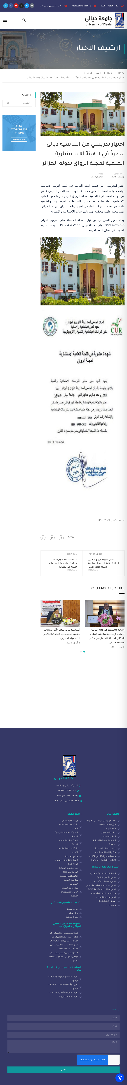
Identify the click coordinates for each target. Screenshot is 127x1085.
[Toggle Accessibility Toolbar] (120, 1078)
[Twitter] (26, 5)
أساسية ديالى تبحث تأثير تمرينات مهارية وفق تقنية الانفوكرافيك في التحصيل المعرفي (61, 634)
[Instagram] (21, 5)
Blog (109, 73)
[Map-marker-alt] (32, 5)
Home (121, 73)
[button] (84, 652)
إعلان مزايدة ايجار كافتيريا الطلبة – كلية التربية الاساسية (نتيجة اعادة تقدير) (103, 563)
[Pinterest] (43, 537)
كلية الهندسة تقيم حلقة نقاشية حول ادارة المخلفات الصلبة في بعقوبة (63, 563)
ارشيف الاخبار (94, 73)
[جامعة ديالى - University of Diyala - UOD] (104, 20)
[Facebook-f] (11, 5)
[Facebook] (61, 537)
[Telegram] (5, 5)
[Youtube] (16, 5)
